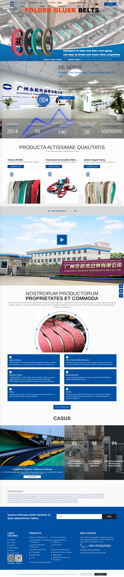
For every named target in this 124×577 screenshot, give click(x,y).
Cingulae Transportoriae (61, 549)
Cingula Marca (36, 555)
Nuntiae (71, 3)
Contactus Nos (82, 3)
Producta (33, 3)
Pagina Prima (22, 3)
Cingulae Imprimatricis (38, 549)
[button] (46, 59)
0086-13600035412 (93, 550)
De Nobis (42, 3)
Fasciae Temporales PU (39, 537)
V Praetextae (35, 552)
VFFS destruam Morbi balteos (98, 160)
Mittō (109, 516)
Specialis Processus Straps (62, 552)
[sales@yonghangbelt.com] (121, 286)
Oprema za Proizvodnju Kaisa (41, 562)
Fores (33, 557)
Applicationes (57, 555)
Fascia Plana (57, 545)
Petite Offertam (110, 4)
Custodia (51, 3)
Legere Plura (66, 98)
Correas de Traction (59, 537)
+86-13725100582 (99, 545)
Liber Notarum (61, 3)
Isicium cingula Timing (56, 160)
